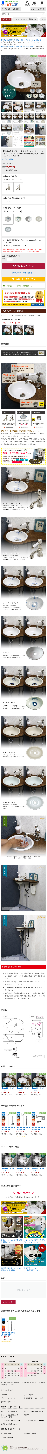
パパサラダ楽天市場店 (9, 1411)
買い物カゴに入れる (25, 266)
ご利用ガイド (6, 1395)
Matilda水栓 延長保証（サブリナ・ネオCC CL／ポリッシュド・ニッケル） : (22, 241)
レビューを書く (7, 159)
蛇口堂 (26, 1415)
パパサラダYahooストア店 (33, 1411)
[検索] (43, 14)
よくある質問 (29, 1395)
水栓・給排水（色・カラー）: (11, 319)
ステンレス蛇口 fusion (9, 1424)
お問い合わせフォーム (9, 1402)
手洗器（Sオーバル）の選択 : (12, 208)
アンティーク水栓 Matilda (10, 1420)
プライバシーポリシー (9, 1398)
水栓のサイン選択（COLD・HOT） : (14, 198)
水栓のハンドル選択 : (10, 176)
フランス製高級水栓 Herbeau (34, 1420)
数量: (3, 258)
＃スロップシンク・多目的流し (25, 19)
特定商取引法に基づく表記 (33, 1398)
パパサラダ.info (6, 1434)
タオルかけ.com (7, 1437)
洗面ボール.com (30, 1434)
